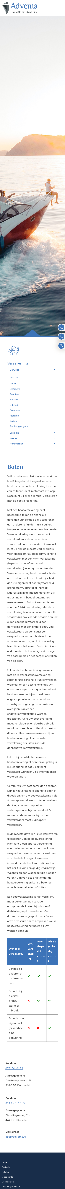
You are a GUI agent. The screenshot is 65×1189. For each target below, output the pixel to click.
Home (4, 1162)
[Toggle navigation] (59, 8)
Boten (13, 420)
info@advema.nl (15, 1136)
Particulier (6, 1167)
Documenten (8, 1181)
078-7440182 (14, 1068)
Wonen (14, 438)
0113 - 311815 (15, 1103)
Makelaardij (7, 1177)
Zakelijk (5, 1172)
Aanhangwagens (19, 426)
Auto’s (13, 383)
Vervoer (14, 369)
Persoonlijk (16, 443)
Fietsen (14, 399)
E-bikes (14, 404)
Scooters (14, 394)
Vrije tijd (15, 432)
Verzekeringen (19, 363)
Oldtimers (15, 388)
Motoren (14, 415)
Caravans (15, 410)
